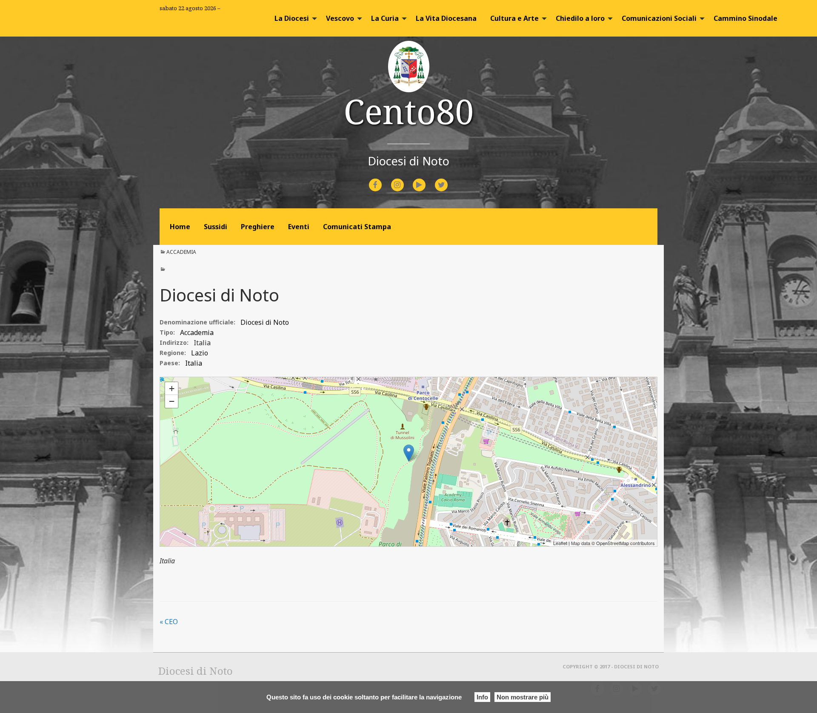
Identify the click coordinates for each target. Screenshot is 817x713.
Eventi (298, 226)
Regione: (173, 353)
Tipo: (167, 332)
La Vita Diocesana (446, 18)
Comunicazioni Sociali (659, 18)
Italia (202, 342)
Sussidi (215, 226)
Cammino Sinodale (745, 18)
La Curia (385, 18)
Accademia (181, 252)
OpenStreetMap (612, 543)
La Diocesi (291, 18)
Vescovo (340, 18)
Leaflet (560, 543)
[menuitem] (293, 18)
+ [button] (171, 388)
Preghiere (257, 226)
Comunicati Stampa (357, 226)
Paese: (170, 363)
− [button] (171, 401)
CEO (169, 621)
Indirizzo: (174, 342)
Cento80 (408, 111)
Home (180, 226)
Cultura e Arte (514, 18)
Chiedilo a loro (580, 18)
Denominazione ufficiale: (197, 322)
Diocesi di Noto (177, 380)
